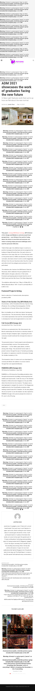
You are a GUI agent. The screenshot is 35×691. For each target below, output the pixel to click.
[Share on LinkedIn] (16, 227)
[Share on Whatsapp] (18, 227)
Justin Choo (11, 104)
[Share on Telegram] (20, 227)
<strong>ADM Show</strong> (16, 233)
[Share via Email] (22, 227)
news (4, 405)
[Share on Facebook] (13, 227)
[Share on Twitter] (15, 227)
